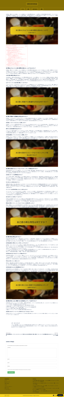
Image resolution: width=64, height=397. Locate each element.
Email (8, 362)
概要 (41, 9)
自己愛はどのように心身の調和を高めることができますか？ (15, 47)
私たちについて (7, 381)
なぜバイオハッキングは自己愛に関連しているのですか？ (14, 49)
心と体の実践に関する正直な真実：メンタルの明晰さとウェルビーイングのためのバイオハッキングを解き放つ (46, 381)
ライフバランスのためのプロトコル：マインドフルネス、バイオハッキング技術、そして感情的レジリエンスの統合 (46, 389)
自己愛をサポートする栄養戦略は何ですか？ (13, 55)
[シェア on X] (55, 395)
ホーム (23, 9)
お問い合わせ (35, 9)
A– (8, 395)
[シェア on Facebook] (53, 395)
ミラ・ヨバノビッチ (15, 323)
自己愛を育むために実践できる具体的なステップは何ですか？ (16, 64)
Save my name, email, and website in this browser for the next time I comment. (19, 369)
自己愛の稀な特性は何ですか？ (11, 59)
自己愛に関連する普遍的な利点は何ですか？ (13, 50)
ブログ (6, 384)
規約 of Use (7, 387)
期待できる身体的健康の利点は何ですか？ (12, 52)
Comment (9, 347)
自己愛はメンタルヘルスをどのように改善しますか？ (14, 51)
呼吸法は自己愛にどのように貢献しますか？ (13, 62)
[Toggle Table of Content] (26, 46)
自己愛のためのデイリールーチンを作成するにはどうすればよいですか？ (16, 65)
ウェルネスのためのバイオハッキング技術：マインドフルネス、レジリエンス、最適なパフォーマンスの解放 (45, 386)
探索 (28, 9)
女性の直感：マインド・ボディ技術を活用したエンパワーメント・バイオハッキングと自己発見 (46, 391)
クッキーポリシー (8, 389)
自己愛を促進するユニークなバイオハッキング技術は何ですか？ (16, 54)
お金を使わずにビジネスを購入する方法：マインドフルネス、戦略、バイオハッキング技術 (46, 384)
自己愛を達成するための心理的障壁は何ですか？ (13, 63)
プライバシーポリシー (8, 386)
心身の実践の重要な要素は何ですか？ (12, 48)
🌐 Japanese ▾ (60, 395)
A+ (5, 395)
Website (8, 366)
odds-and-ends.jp (32, 4)
